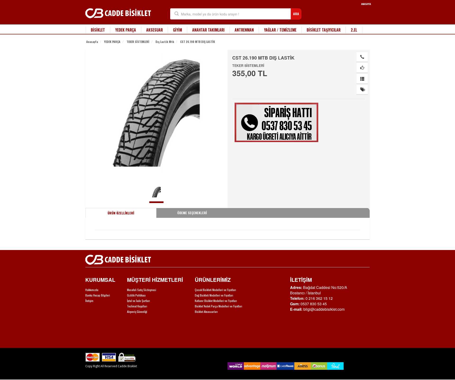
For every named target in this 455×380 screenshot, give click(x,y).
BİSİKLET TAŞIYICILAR (324, 30)
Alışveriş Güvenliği (137, 312)
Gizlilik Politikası (136, 295)
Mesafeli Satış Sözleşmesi (141, 290)
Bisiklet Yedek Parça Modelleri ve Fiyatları (218, 306)
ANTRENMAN (244, 30)
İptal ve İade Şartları (138, 301)
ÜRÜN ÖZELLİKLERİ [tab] (121, 212)
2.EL (354, 30)
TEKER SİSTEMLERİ (138, 42)
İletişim (89, 301)
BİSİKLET (98, 30)
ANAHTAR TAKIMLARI (208, 30)
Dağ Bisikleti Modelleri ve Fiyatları (214, 295)
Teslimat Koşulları (137, 306)
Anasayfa (92, 42)
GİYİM (177, 30)
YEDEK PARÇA (125, 30)
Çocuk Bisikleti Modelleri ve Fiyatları (215, 290)
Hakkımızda (91, 290)
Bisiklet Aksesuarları (206, 312)
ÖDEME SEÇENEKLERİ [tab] (192, 212)
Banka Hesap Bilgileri (97, 295)
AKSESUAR (154, 30)
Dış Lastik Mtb (164, 42)
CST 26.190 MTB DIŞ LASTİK (197, 42)
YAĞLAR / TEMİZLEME (280, 30)
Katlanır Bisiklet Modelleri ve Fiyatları (216, 301)
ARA (296, 13)
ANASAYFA (366, 4)
